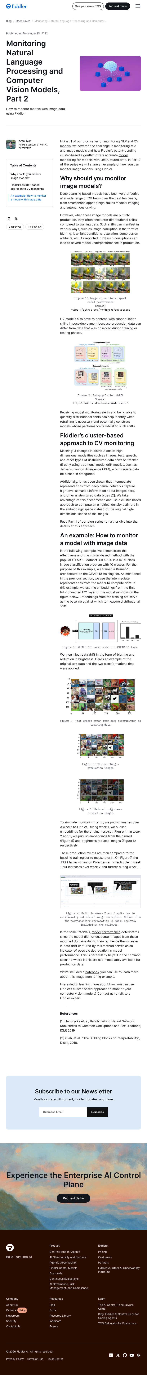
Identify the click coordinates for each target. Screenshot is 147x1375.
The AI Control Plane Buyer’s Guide (115, 1306)
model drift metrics (110, 464)
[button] (137, 6)
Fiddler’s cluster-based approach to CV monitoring (28, 186)
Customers (105, 1257)
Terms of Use (35, 1358)
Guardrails (56, 1273)
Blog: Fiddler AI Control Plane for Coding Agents (118, 1315)
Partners (103, 1262)
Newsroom (13, 1315)
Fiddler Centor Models (63, 1267)
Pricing (102, 1251)
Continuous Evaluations (64, 1278)
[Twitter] (16, 218)
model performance (106, 932)
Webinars (55, 1321)
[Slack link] (138, 1355)
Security (11, 1321)
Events (54, 1326)
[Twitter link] (118, 1355)
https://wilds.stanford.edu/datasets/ (100, 403)
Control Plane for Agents (65, 1251)
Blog (52, 1304)
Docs (53, 1310)
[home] (17, 6)
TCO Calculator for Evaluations (117, 1323)
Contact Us (13, 1326)
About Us (12, 1304)
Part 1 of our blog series (85, 521)
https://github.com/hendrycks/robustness (100, 309)
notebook (92, 972)
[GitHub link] (124, 1355)
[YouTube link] (131, 1355)
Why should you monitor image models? (26, 176)
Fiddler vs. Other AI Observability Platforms (119, 1269)
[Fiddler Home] (10, 1247)
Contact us (105, 993)
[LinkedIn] (8, 218)
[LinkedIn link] (111, 1355)
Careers (11, 1310)
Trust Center (55, 1358)
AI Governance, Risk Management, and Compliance (69, 1285)
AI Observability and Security (68, 1257)
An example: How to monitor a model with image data (28, 197)
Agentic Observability (63, 1262)
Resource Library (60, 1315)
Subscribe (97, 1112)
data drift (88, 654)
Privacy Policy (15, 1358)
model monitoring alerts (92, 412)
